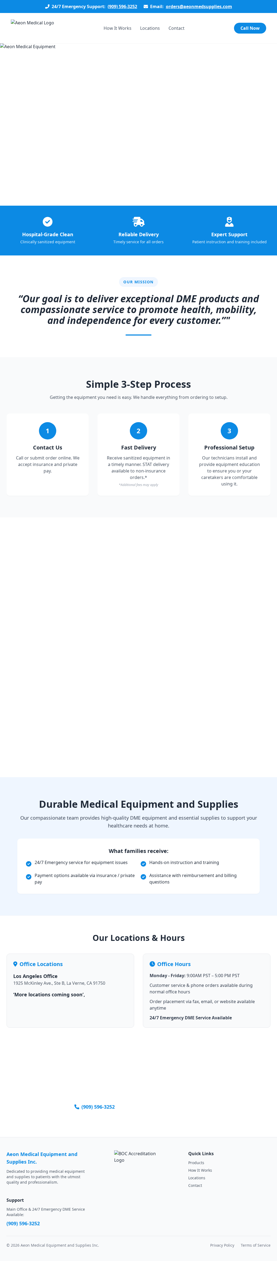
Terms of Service (256, 1245)
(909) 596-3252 (122, 6)
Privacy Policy (222, 1245)
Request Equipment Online (169, 1107)
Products (196, 1162)
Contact (176, 28)
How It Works (117, 28)
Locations (150, 28)
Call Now (250, 28)
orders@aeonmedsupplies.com (199, 6)
